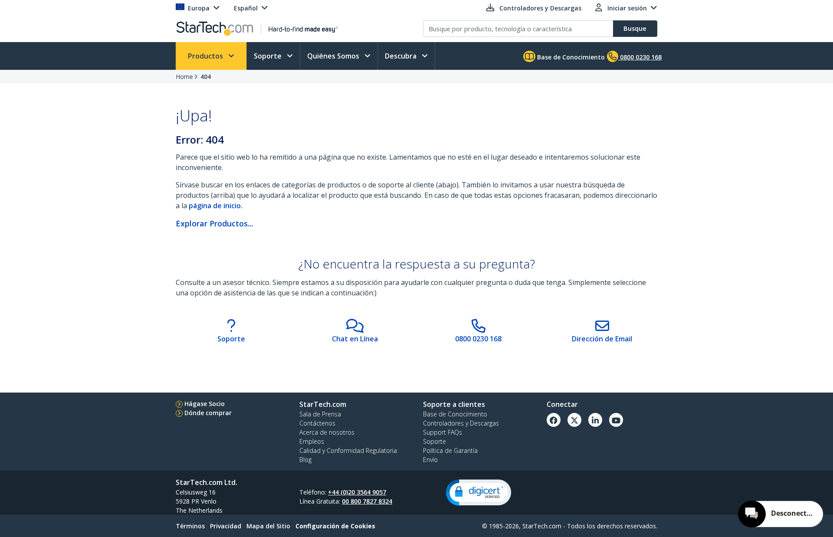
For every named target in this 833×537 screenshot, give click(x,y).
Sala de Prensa (320, 414)
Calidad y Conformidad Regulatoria (348, 450)
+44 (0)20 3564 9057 (357, 492)
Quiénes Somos (334, 56)
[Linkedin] (595, 420)
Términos (190, 526)
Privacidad (225, 526)
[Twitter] (574, 420)
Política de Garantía (450, 450)
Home (184, 76)
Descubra (401, 56)
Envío (430, 459)
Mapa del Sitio (268, 526)
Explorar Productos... (214, 223)
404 (205, 76)
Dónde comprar (208, 413)
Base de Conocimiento (570, 57)
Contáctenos (317, 423)
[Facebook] (554, 420)
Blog (305, 459)
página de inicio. (216, 205)
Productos (206, 56)
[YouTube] (616, 420)
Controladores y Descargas (461, 423)
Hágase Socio (204, 403)
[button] (478, 492)
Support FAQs (442, 432)
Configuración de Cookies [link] (335, 526)
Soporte (268, 56)
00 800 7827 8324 (367, 501)
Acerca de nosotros (326, 432)
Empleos (311, 441)
